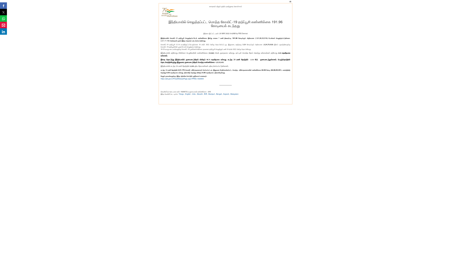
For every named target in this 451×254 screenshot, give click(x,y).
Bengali (219, 94)
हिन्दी (205, 94)
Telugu (181, 94)
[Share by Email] (3, 25)
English (188, 94)
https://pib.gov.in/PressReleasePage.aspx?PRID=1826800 (182, 78)
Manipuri (211, 94)
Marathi (200, 94)
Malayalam (234, 94)
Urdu (194, 94)
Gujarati (226, 94)
